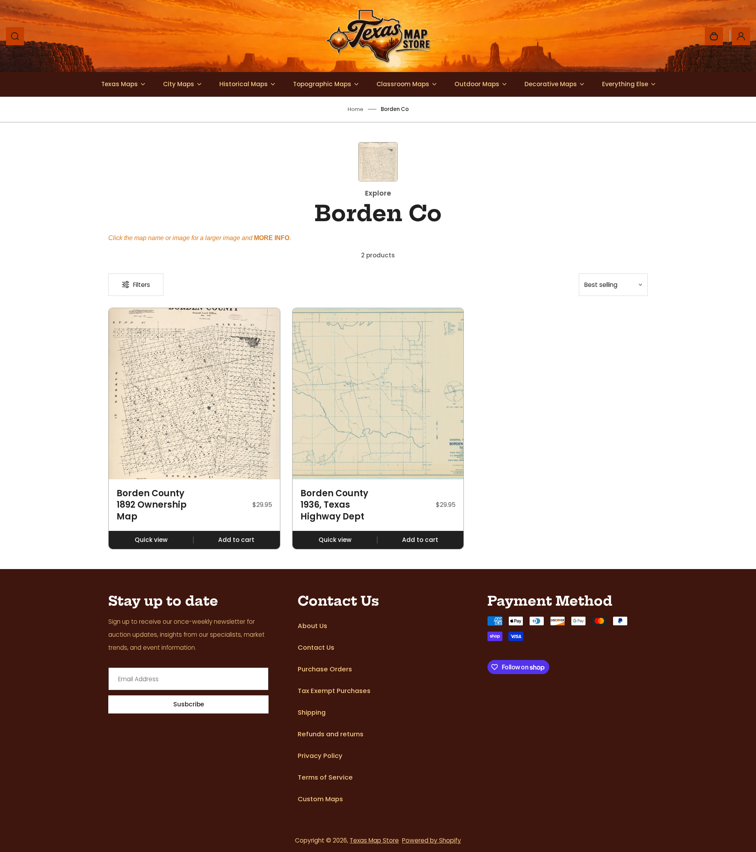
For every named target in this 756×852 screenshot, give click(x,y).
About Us (312, 625)
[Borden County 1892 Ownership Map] (194, 393)
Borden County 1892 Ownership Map (152, 505)
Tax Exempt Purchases (334, 690)
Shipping (312, 712)
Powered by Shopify (431, 840)
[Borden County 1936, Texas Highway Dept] (378, 393)
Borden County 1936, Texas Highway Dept (334, 505)
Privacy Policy (320, 755)
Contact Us (316, 647)
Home (355, 109)
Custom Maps (320, 799)
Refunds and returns (330, 734)
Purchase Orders (325, 669)
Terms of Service (325, 777)
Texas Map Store (374, 840)
